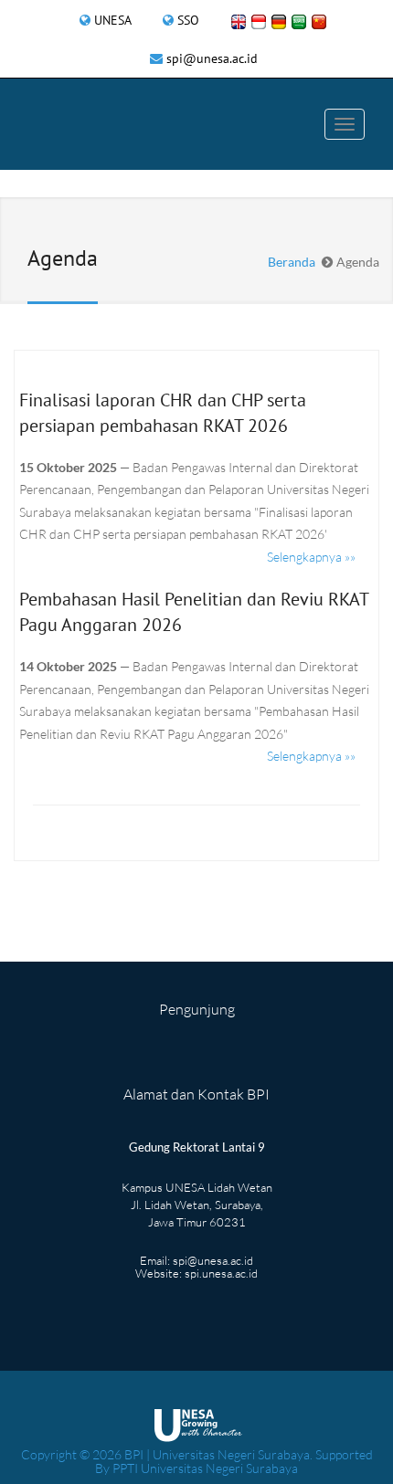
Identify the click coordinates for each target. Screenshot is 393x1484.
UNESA (113, 20)
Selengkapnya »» (311, 556)
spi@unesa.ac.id (212, 58)
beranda (291, 261)
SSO (188, 20)
